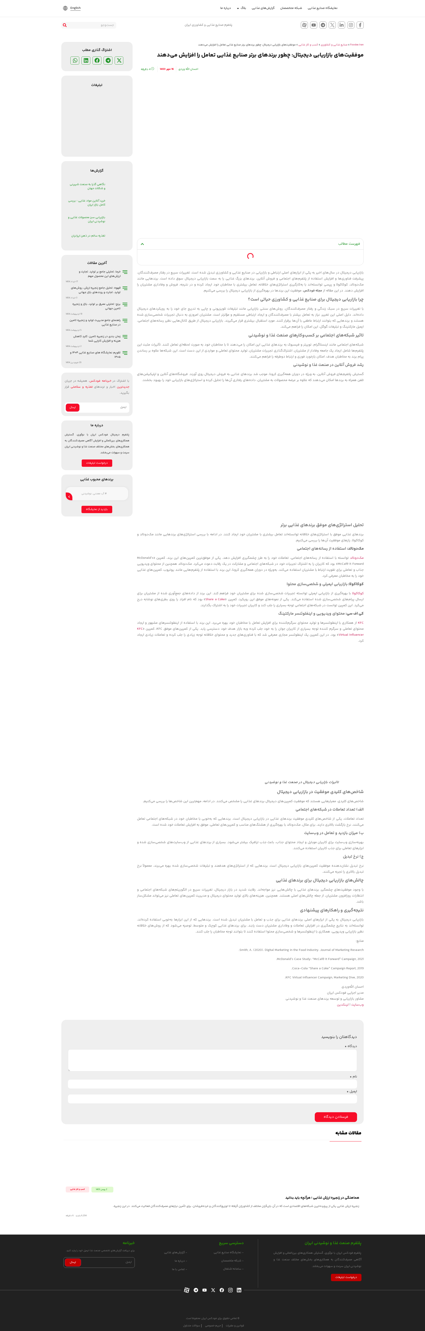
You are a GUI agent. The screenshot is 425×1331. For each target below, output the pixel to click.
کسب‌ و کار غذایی (308, 45)
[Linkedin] (238, 1290)
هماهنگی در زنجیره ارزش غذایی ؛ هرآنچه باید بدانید (322, 1198)
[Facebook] (221, 1290)
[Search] (64, 25)
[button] (142, 244)
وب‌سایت (357, 1004)
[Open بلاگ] (238, 8)
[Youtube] (313, 25)
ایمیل (352, 1091)
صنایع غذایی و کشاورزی (334, 45)
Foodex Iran (357, 45)
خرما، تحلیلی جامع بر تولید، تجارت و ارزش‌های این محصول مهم (100, 274)
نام (353, 1076)
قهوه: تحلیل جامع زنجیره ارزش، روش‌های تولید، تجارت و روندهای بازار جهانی (96, 290)
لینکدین (343, 1004)
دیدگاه (351, 1046)
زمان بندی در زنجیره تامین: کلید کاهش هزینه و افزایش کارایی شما (97, 338)
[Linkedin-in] (341, 25)
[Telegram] (322, 25)
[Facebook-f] (360, 25)
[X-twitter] (212, 1290)
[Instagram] (350, 25)
